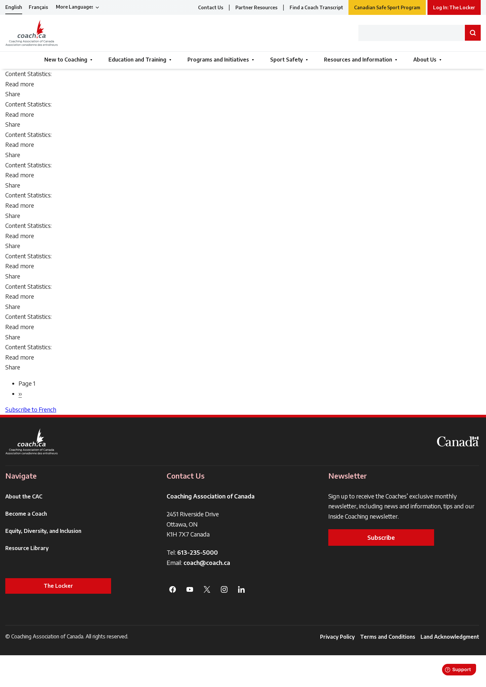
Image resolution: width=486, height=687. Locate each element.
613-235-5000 (197, 552)
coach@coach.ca (206, 562)
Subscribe (381, 537)
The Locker (58, 585)
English (13, 7)
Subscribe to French (30, 409)
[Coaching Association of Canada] (31, 441)
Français (38, 7)
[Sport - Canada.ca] (458, 441)
